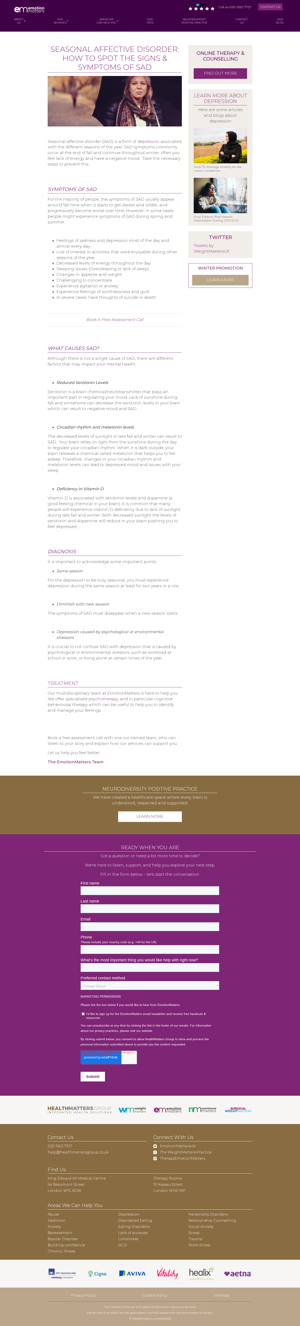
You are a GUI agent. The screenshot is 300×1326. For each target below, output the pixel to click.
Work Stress (199, 1245)
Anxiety (54, 1227)
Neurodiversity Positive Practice (194, 21)
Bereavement (60, 1233)
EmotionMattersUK (177, 1146)
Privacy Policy (83, 1295)
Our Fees (150, 21)
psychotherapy (103, 699)
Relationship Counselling (212, 1220)
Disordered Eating (135, 1220)
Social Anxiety (200, 1227)
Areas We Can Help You (106, 21)
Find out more (220, 73)
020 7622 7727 (60, 1146)
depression (148, 141)
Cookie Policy (154, 1295)
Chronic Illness (61, 1251)
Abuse (53, 1214)
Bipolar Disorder (63, 1239)
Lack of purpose (133, 1233)
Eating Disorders (133, 1227)
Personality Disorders (208, 1214)
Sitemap (221, 1295)
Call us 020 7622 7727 (235, 7)
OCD (122, 1245)
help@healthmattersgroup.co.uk (78, 1152)
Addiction (57, 1220)
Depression (128, 1214)
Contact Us (270, 7)
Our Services (60, 21)
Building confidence (66, 1245)
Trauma (195, 1239)
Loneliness (128, 1239)
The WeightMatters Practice (185, 1152)
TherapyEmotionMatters (182, 1158)
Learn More (150, 816)
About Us (18, 21)
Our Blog (280, 21)
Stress (193, 1233)
